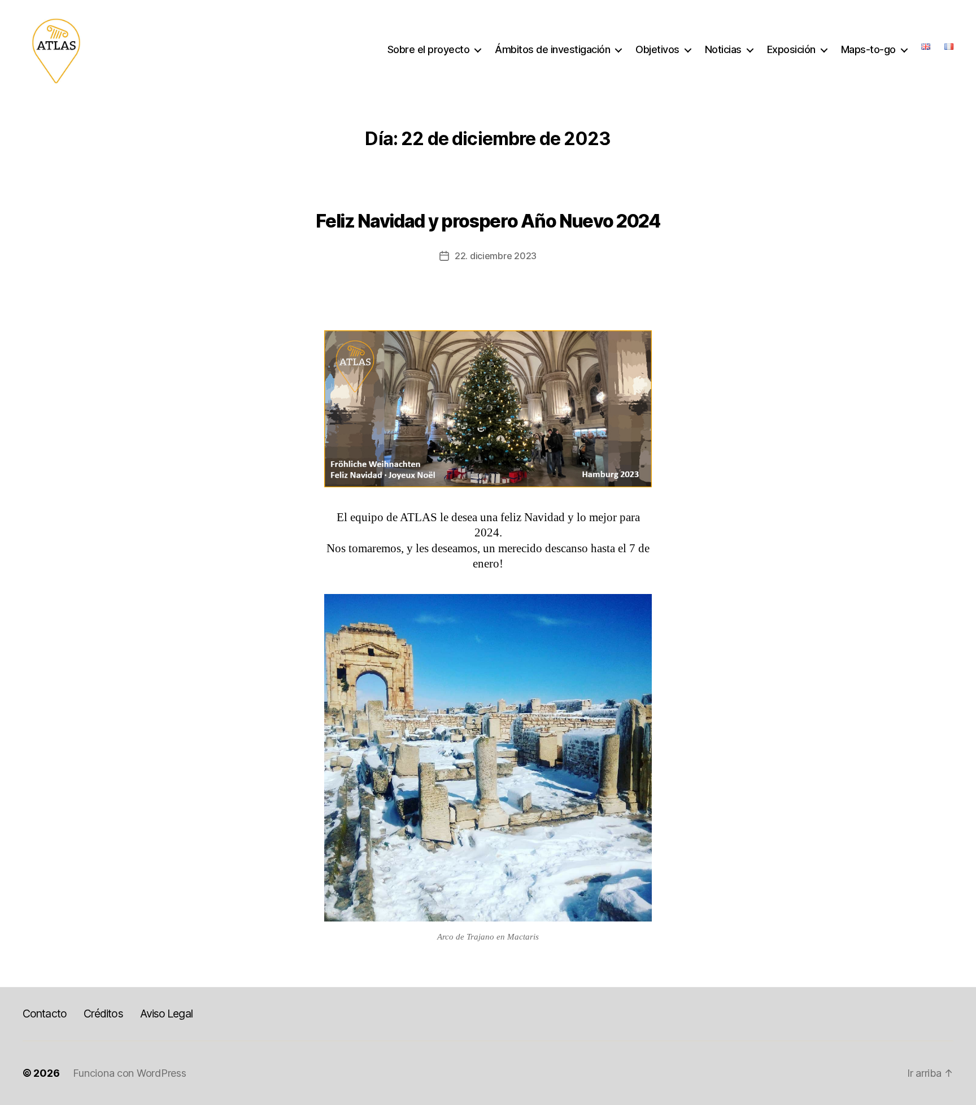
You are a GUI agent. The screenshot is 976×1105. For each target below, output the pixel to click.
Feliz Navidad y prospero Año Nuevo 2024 (488, 221)
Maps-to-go (868, 49)
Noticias (723, 49)
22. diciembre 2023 (496, 255)
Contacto (45, 1013)
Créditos (103, 1013)
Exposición (791, 49)
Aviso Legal (166, 1013)
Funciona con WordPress (129, 1073)
